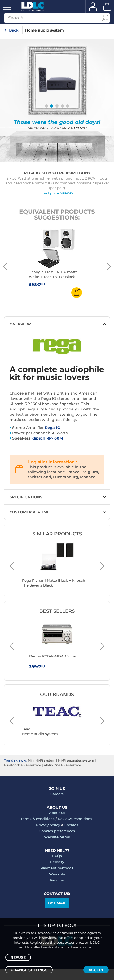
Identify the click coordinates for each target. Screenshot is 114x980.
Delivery (57, 862)
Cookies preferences (57, 831)
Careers (57, 794)
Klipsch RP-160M (47, 438)
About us (57, 813)
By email (57, 903)
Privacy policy (48, 825)
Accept (96, 970)
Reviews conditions (75, 819)
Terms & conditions (38, 819)
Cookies (71, 825)
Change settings (29, 970)
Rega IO (52, 427)
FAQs (57, 856)
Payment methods (57, 868)
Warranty (57, 874)
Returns (57, 880)
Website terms (57, 837)
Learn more (81, 947)
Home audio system (44, 30)
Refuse (18, 957)
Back (14, 30)
